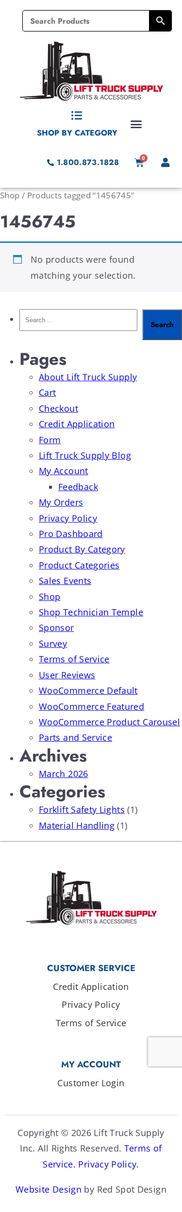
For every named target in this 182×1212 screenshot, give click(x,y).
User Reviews (67, 675)
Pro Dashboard (71, 533)
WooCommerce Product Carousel (109, 722)
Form (50, 440)
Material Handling (77, 825)
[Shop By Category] (77, 115)
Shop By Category (77, 132)
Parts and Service (75, 737)
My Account (63, 471)
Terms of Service (74, 659)
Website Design (49, 1189)
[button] (136, 124)
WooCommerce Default (88, 690)
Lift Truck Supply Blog (85, 455)
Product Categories (79, 565)
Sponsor (56, 627)
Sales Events (65, 580)
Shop (9, 195)
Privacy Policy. (108, 1164)
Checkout (58, 408)
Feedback (78, 487)
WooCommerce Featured (91, 706)
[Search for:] (78, 324)
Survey (53, 643)
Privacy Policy (68, 518)
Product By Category (82, 549)
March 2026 (63, 773)
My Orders (61, 502)
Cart (47, 392)
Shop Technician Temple (91, 612)
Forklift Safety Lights (82, 809)
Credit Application (77, 424)
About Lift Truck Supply (88, 377)
